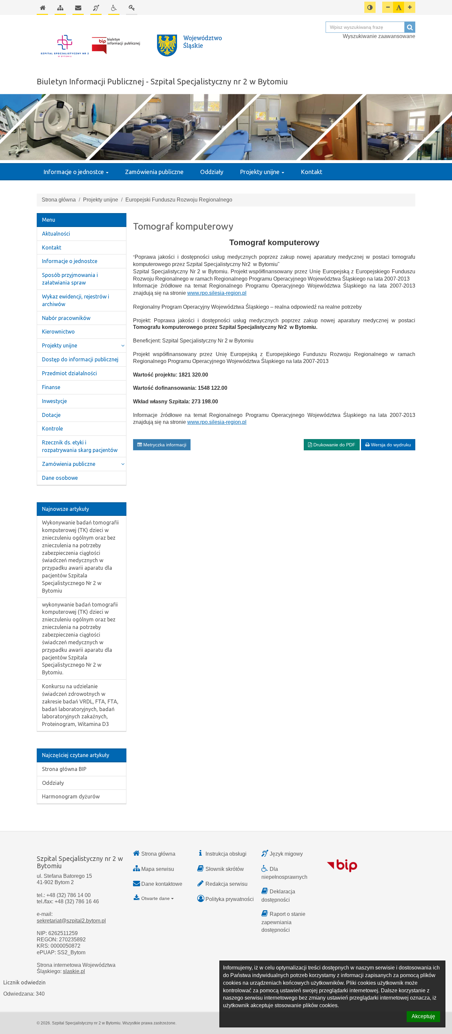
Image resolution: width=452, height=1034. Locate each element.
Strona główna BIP (64, 769)
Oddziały (211, 171)
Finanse (51, 387)
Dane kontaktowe (161, 884)
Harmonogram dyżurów (71, 796)
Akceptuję (423, 1016)
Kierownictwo (58, 332)
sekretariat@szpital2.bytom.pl (71, 920)
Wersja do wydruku (390, 444)
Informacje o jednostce (69, 261)
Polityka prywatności (229, 899)
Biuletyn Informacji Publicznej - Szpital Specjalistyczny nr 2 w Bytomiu (162, 81)
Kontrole (52, 428)
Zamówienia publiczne (154, 171)
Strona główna (59, 199)
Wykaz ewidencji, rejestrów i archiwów (75, 300)
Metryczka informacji (164, 444)
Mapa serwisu (157, 869)
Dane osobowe (60, 478)
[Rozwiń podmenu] (122, 345)
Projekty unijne (100, 199)
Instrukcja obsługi (226, 854)
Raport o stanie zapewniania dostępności (283, 921)
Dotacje (51, 415)
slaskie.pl (74, 971)
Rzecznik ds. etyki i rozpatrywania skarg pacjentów (79, 446)
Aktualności (56, 234)
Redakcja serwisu (226, 884)
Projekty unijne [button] (260, 171)
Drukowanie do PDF (333, 444)
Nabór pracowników (66, 318)
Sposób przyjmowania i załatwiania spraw (70, 279)
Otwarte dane (155, 898)
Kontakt (311, 171)
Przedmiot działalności (69, 373)
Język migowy (286, 854)
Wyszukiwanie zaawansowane (379, 36)
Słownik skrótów (224, 869)
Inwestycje (54, 401)
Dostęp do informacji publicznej (80, 359)
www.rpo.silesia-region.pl (217, 293)
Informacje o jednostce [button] (74, 171)
